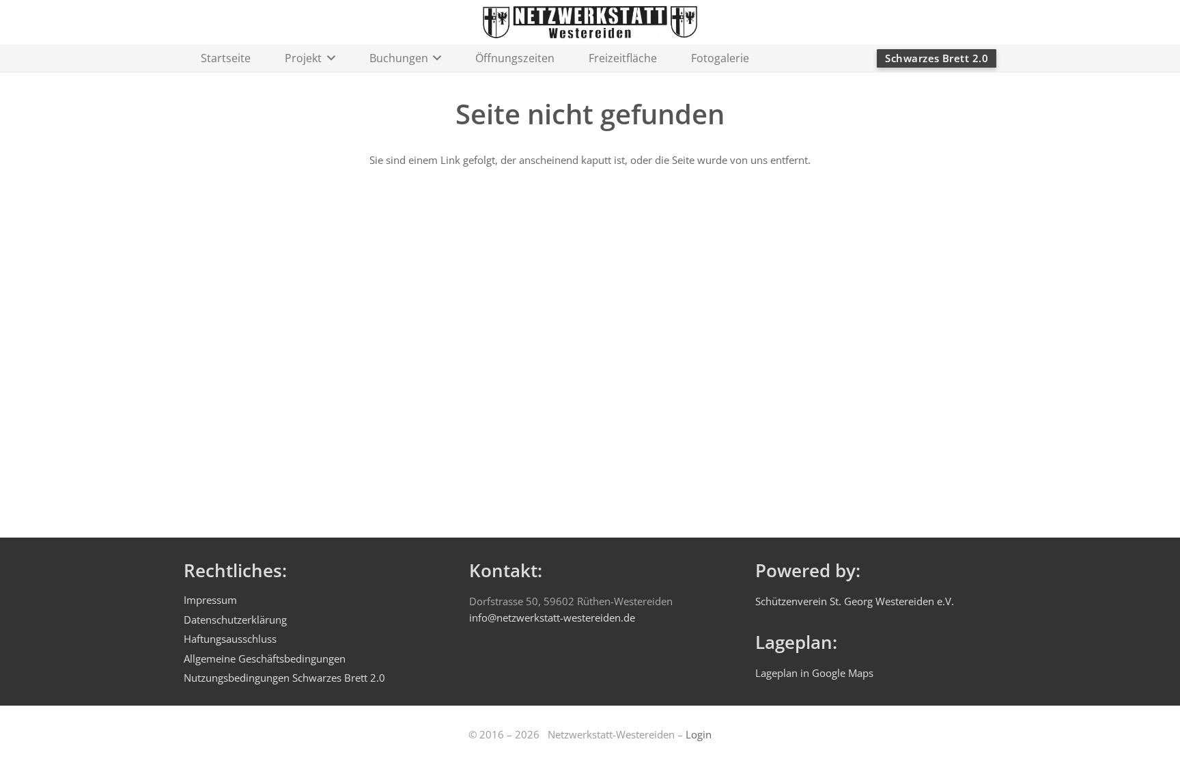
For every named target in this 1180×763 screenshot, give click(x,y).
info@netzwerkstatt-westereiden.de (552, 617)
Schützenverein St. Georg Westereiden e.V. (854, 601)
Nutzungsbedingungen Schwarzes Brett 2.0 (284, 677)
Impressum (210, 600)
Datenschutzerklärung (235, 619)
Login (699, 734)
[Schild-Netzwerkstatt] (590, 22)
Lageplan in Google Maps (814, 673)
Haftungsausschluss (230, 639)
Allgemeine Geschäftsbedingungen (265, 658)
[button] (328, 58)
